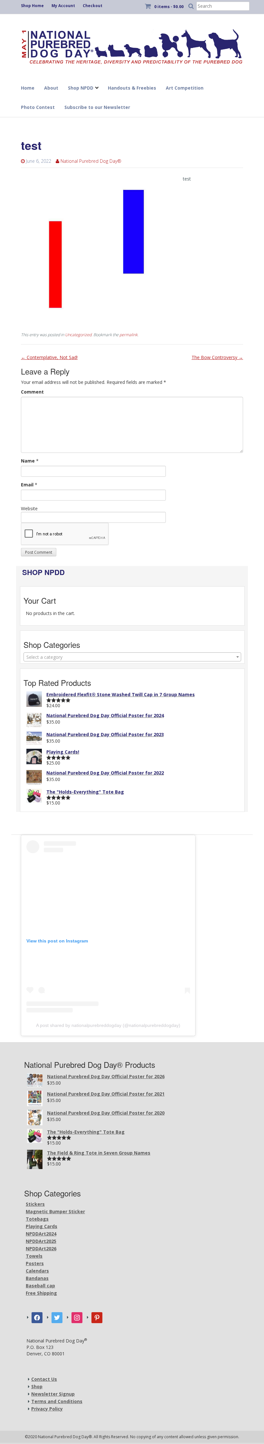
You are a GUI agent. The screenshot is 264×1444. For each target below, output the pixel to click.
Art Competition (184, 88)
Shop (36, 1386)
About (51, 88)
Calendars (37, 1271)
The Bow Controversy (217, 357)
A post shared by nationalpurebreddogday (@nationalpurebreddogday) (108, 1025)
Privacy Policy (47, 1409)
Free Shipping (41, 1293)
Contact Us (44, 1379)
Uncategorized (78, 334)
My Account (63, 5)
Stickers (35, 1204)
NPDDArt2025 (41, 1241)
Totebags (37, 1219)
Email (27, 485)
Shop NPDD (80, 88)
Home (27, 88)
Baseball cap (40, 1286)
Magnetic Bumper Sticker (55, 1211)
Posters (35, 1263)
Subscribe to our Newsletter (97, 107)
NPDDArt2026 (41, 1248)
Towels (34, 1256)
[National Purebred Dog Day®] (132, 45)
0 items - (169, 6)
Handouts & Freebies (132, 88)
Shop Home (32, 5)
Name (28, 461)
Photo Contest (38, 107)
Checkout (92, 5)
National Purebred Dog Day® (91, 161)
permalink (128, 334)
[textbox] (132, 657)
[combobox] (132, 656)
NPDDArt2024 (41, 1234)
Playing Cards (41, 1226)
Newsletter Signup (53, 1394)
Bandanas (37, 1278)
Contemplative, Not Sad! (49, 357)
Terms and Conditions (56, 1401)
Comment (32, 392)
